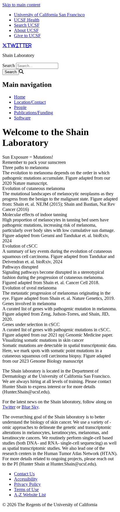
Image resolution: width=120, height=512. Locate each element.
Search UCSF (27, 25)
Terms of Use (26, 489)
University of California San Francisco (49, 14)
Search (8, 65)
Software (22, 117)
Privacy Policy (27, 484)
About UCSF (26, 30)
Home (19, 96)
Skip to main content (21, 4)
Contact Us (24, 473)
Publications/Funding (33, 112)
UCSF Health (26, 19)
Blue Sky (30, 406)
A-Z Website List (30, 494)
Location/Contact (30, 102)
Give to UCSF (27, 35)
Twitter (8, 406)
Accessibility (26, 479)
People (20, 107)
